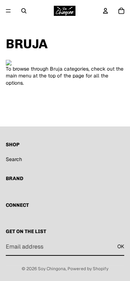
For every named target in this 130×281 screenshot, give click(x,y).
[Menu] (8, 11)
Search (14, 159)
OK (120, 246)
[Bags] (65, 63)
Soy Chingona (52, 269)
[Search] (24, 11)
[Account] (105, 11)
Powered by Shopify (88, 269)
